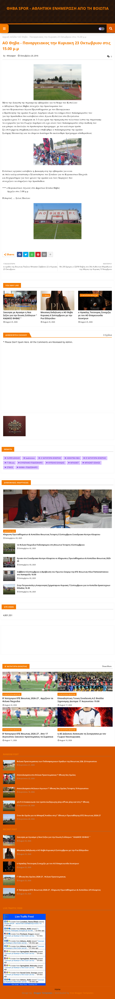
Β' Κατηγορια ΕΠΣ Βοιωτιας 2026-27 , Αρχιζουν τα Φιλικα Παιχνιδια (27, 700)
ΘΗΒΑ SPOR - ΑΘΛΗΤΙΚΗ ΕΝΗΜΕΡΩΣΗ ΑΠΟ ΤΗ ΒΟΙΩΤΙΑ (58, 8)
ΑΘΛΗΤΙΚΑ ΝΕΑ (73, 458)
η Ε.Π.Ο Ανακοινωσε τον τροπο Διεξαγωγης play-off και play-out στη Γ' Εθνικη (53, 802)
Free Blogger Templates (81, 992)
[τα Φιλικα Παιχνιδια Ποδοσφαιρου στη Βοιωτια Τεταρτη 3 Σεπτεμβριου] (9, 548)
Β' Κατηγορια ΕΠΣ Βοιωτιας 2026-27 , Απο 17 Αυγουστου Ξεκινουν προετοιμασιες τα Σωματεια (27, 735)
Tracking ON (32, 984)
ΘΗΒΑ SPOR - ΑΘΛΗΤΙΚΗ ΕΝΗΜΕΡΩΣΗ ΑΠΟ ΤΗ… (24, 923)
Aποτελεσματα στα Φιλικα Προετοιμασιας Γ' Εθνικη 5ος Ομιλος (46, 775)
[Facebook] (19, 254)
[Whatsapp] (32, 254)
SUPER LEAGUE (13, 458)
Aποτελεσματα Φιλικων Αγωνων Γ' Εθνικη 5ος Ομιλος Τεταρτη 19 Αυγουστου (52, 788)
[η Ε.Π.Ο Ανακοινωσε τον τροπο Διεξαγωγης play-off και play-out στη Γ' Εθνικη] (9, 806)
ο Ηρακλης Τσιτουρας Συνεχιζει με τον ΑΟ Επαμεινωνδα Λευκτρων (94, 315)
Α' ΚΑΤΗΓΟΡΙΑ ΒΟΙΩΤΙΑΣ (51, 458)
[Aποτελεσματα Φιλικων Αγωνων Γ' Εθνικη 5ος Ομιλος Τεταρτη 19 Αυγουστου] (9, 792)
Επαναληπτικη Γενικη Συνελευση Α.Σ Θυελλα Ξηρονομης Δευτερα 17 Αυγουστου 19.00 (81, 700)
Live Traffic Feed (24, 916)
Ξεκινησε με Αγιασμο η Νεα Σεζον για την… (20, 936)
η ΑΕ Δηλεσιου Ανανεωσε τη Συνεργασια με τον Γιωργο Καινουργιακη (82, 735)
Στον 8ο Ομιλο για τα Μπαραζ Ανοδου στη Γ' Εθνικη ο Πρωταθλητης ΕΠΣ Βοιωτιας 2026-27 (59, 815)
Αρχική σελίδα (9, 36)
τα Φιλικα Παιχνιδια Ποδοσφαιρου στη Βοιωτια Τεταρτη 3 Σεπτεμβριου (51, 544)
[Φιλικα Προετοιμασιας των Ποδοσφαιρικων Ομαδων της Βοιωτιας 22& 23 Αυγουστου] (9, 765)
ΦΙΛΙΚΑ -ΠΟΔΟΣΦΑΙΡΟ (28, 467)
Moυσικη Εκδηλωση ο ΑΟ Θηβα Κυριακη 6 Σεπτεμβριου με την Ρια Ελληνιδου (57, 315)
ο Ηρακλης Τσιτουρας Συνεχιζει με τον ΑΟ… (21, 929)
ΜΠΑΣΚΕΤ (74, 462)
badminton (30, 458)
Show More (107, 666)
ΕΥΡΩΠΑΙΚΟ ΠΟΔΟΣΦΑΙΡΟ (31, 462)
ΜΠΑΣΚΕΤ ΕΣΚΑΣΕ (92, 462)
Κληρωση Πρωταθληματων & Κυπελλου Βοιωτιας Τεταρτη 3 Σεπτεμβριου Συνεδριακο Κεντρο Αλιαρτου (51, 534)
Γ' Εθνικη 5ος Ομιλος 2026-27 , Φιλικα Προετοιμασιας (41, 876)
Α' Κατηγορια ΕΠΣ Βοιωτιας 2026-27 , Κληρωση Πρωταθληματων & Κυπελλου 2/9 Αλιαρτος (59, 890)
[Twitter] (25, 254)
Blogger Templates (43, 992)
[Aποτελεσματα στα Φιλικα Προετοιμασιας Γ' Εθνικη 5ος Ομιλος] (9, 779)
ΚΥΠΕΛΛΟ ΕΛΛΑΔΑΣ (56, 462)
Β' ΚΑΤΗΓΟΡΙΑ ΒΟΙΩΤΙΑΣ (96, 458)
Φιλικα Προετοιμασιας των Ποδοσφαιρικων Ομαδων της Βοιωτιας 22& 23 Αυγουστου (57, 761)
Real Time (23, 984)
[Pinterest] (38, 254)
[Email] (44, 254)
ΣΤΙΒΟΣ (10, 467)
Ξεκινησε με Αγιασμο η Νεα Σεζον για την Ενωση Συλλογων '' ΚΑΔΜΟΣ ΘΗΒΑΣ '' (20, 315)
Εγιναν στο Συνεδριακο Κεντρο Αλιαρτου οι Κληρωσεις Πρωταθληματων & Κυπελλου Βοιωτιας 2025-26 (64, 559)
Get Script (15, 984)
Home (57, 989)
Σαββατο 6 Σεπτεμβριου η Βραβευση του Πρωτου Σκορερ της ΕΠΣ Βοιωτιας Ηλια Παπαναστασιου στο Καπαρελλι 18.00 (62, 573)
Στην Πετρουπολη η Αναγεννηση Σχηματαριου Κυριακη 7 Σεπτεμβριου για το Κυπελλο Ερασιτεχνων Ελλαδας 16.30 (63, 586)
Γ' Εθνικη (10, 462)
